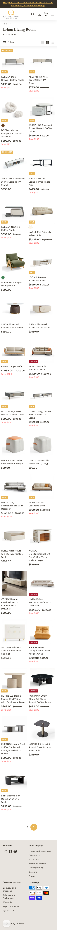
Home (6, 24)
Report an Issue (11, 906)
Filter (10, 42)
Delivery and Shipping (9, 889)
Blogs (32, 876)
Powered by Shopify (13, 923)
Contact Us (34, 855)
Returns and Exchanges (9, 896)
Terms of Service (37, 863)
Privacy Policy (36, 867)
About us (34, 859)
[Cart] (45, 14)
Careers (33, 872)
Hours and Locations (40, 851)
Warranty (7, 902)
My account (9, 910)
